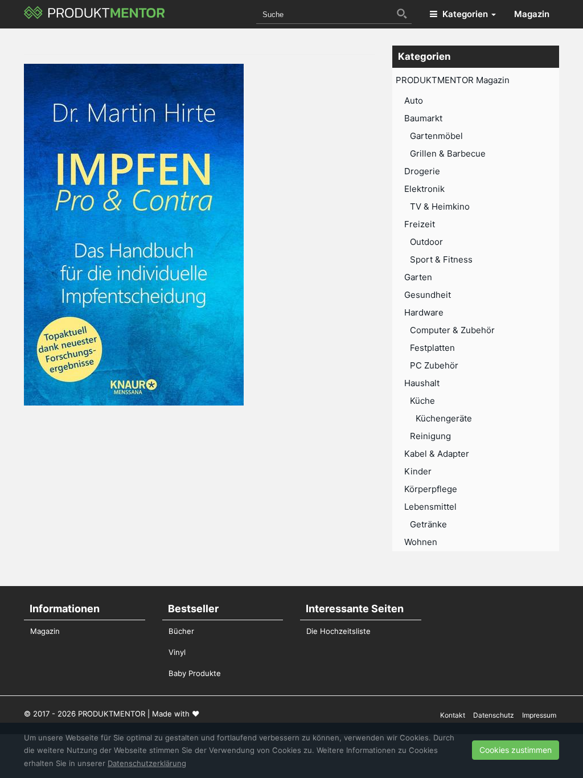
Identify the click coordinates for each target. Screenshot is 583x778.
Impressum (539, 715)
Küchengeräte (444, 418)
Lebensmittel (430, 506)
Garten (418, 277)
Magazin (531, 14)
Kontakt (452, 715)
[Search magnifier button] (402, 13)
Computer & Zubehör (452, 330)
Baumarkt (423, 118)
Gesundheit (427, 294)
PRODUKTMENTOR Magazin (453, 80)
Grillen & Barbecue (448, 153)
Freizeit (419, 224)
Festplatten (432, 347)
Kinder (418, 471)
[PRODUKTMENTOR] (94, 14)
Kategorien (465, 14)
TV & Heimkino (440, 206)
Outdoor (426, 241)
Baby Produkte (195, 673)
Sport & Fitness (441, 259)
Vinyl (177, 652)
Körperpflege (430, 489)
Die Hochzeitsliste (338, 631)
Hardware (424, 312)
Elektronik (424, 188)
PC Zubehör (434, 365)
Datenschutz (493, 715)
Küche (422, 400)
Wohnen (420, 542)
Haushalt (422, 383)
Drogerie (422, 171)
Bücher (181, 631)
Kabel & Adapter (436, 453)
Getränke (428, 524)
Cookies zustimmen (515, 750)
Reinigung (430, 436)
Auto (413, 100)
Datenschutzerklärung (147, 763)
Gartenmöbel (436, 135)
